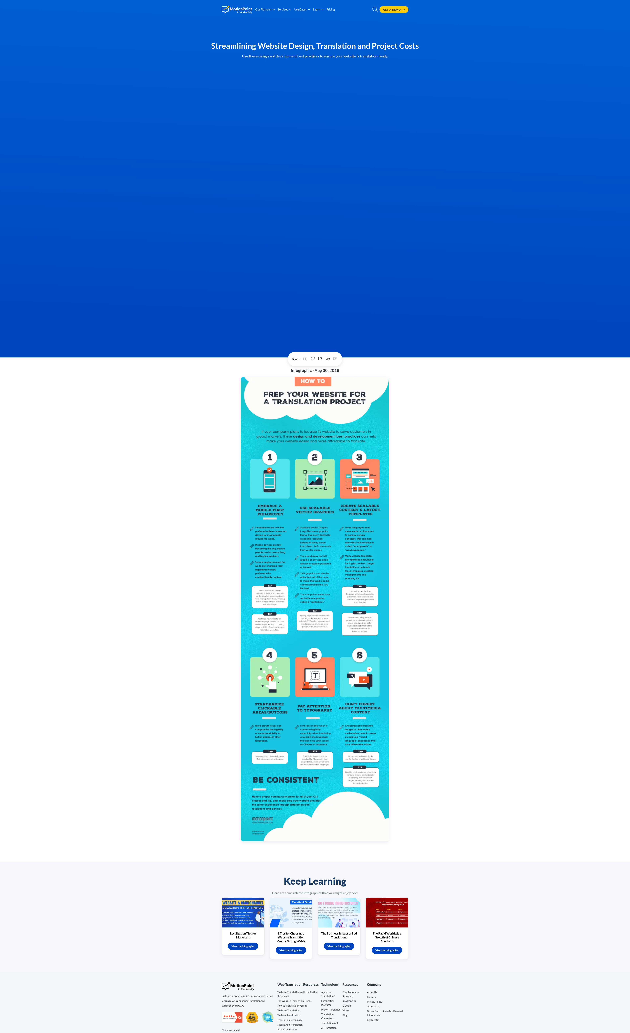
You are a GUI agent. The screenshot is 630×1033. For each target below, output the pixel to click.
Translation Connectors (327, 1016)
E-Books (346, 1005)
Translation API (329, 1023)
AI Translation (328, 1027)
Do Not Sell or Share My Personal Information (385, 1013)
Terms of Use (374, 1006)
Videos (346, 1010)
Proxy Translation (287, 1029)
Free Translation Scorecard (351, 994)
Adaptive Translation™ (328, 994)
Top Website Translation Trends (294, 1000)
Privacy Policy (374, 1001)
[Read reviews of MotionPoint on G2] (232, 1021)
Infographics (349, 1000)
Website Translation (288, 1010)
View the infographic (243, 946)
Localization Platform (327, 1002)
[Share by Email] (335, 359)
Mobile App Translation (290, 1024)
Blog (344, 1015)
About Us (372, 992)
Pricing (330, 9)
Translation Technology (289, 1019)
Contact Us (373, 1019)
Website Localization (288, 1015)
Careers (371, 996)
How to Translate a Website (292, 1005)
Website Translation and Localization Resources (297, 994)
